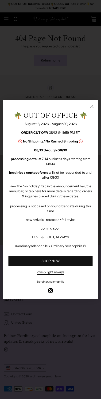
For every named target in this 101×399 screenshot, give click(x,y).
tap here (35, 191)
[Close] (91, 106)
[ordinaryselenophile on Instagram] (50, 291)
